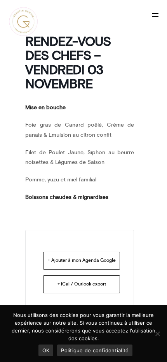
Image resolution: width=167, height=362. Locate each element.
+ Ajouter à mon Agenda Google (82, 260)
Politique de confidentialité (95, 350)
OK (46, 350)
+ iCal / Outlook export (81, 284)
